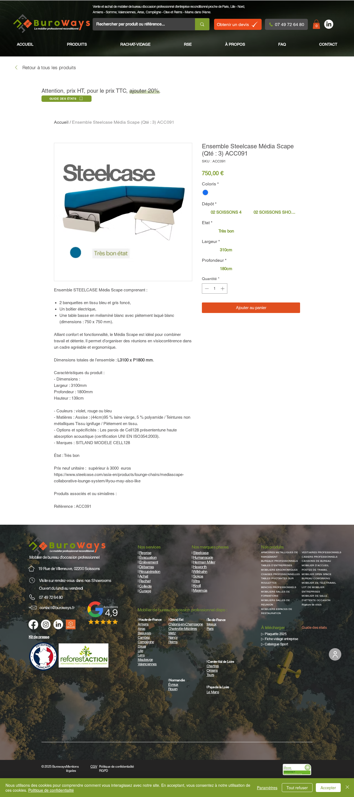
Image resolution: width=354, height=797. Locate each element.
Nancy (173, 637)
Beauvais (144, 633)
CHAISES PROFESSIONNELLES (280, 574)
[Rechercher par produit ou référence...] (202, 24)
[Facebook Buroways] (33, 624)
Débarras (146, 567)
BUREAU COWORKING (316, 578)
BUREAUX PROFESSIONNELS (279, 561)
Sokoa (198, 576)
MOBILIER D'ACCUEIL (315, 565)
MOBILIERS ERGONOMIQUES (279, 569)
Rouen (173, 689)
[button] (316, 24)
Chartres (213, 666)
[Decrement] (206, 288)
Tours (210, 675)
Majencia (200, 590)
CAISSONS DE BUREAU (316, 561)
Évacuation (148, 557)
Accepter (328, 787)
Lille (232, 6)
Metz (172, 633)
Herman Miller (204, 562)
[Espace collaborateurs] (335, 654)
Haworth (200, 567)
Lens (141, 655)
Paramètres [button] (267, 787)
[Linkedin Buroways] (58, 624)
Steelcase (201, 552)
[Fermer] (347, 788)
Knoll (197, 585)
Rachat (144, 581)
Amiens (98, 12)
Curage (145, 591)
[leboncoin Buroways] (71, 624)
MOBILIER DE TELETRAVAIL (319, 582)
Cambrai (144, 637)
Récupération (149, 571)
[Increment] (223, 288)
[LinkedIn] (328, 24)
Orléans (212, 670)
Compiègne (153, 12)
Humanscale (203, 557)
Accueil (61, 122)
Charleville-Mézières (182, 629)
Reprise (145, 552)
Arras (140, 12)
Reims (178, 12)
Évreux (173, 684)
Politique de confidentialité (51, 790)
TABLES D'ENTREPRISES (276, 565)
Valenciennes (127, 12)
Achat (143, 576)
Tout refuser (297, 787)
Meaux (212, 624)
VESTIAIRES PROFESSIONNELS (321, 552)
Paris (225, 6)
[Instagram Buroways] (46, 624)
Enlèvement (148, 562)
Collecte (145, 586)
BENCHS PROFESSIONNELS (278, 587)
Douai (142, 646)
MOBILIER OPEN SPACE (316, 574)
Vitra (196, 581)
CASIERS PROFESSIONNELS (319, 556)
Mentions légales (72, 769)
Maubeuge (145, 660)
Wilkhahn (200, 571)
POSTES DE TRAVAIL (314, 569)
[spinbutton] (215, 288)
